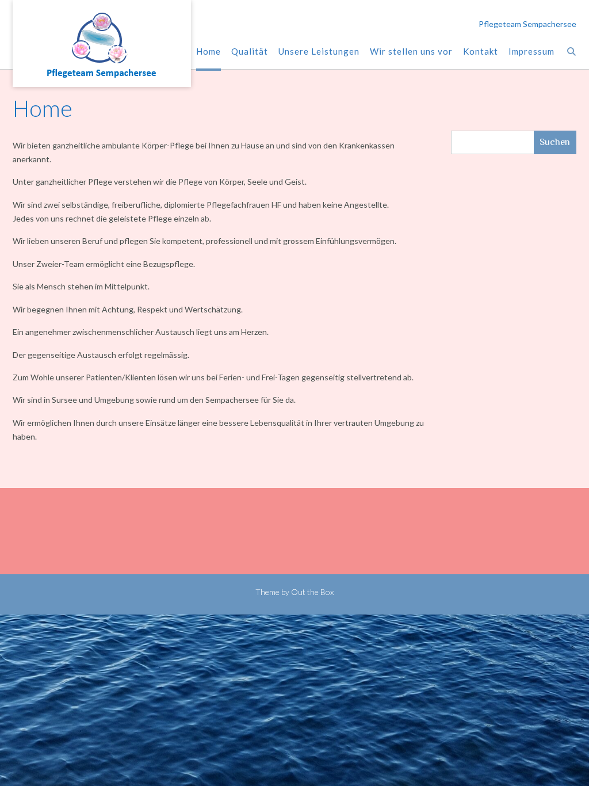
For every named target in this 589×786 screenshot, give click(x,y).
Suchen (555, 141)
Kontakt (480, 51)
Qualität (249, 51)
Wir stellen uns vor (411, 51)
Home (208, 51)
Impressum (531, 51)
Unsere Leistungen (318, 51)
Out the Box (312, 592)
